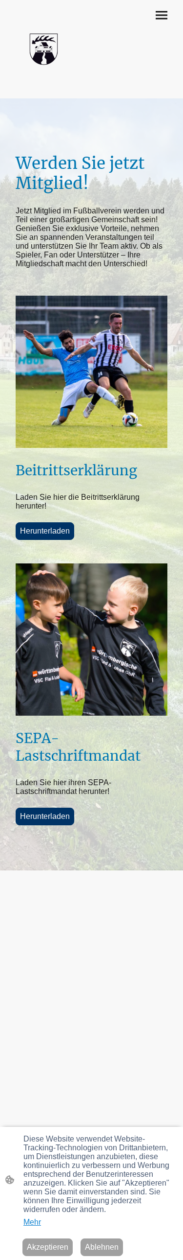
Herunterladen (45, 531)
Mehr (32, 1222)
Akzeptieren (47, 1247)
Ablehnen (102, 1247)
